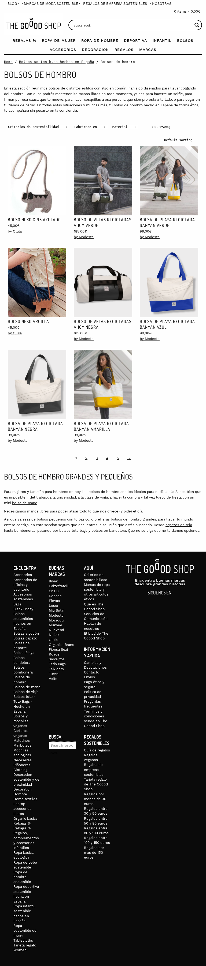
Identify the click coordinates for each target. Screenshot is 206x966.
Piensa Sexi (58, 649)
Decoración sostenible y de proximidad (26, 779)
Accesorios (63, 49)
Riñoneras (21, 765)
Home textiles (25, 799)
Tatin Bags (57, 664)
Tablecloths (23, 940)
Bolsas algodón (26, 633)
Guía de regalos (97, 750)
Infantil (162, 40)
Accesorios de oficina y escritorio (25, 584)
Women (20, 950)
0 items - (187, 11)
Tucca (53, 674)
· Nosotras (160, 4)
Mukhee (55, 625)
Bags (17, 604)
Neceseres (22, 760)
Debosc (55, 596)
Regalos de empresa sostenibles (115, 4)
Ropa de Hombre (99, 40)
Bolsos (185, 40)
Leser (53, 606)
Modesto (56, 615)
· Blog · (12, 4)
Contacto (91, 672)
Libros (18, 814)
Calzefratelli (59, 586)
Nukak (54, 635)
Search (53, 753)
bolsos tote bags (73, 531)
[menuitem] (12, 3)
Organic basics (25, 819)
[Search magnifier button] (197, 25)
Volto (53, 679)
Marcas (147, 49)
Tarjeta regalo (24, 945)
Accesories (22, 575)
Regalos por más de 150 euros (94, 852)
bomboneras (24, 531)
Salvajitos (57, 659)
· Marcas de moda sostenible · (51, 4)
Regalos (124, 49)
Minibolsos (22, 745)
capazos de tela (178, 525)
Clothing (20, 770)
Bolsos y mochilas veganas (20, 721)
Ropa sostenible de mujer (24, 930)
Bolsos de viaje (26, 692)
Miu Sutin (56, 610)
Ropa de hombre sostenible (22, 877)
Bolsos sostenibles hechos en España (56, 62)
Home (8, 62)
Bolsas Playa (23, 653)
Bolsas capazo (25, 638)
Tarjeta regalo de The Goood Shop (96, 784)
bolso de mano (24, 503)
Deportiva (135, 40)
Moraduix (56, 620)
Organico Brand (61, 645)
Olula (53, 640)
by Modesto (84, 237)
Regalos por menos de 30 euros (95, 799)
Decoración (95, 49)
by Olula (15, 231)
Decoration (22, 789)
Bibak (53, 581)
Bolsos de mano (27, 687)
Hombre (20, 794)
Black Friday (23, 609)
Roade (54, 654)
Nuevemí (56, 630)
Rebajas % (24, 40)
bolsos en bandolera (108, 531)
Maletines (21, 741)
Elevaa (54, 601)
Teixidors (56, 669)
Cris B (53, 591)
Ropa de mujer (59, 40)
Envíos (89, 677)
